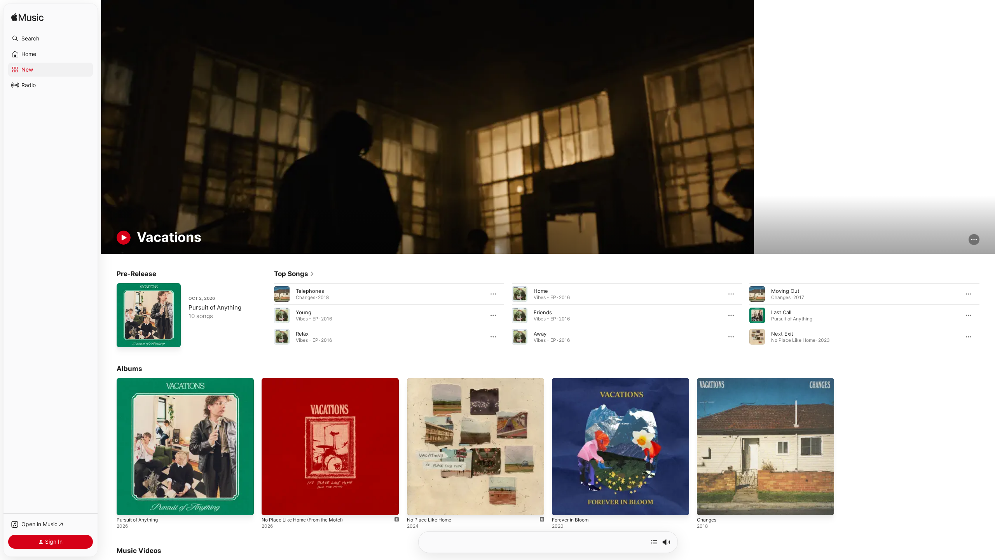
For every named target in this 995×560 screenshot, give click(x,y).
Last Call (781, 312)
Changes (707, 381)
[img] (27, 17)
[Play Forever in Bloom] (561, 506)
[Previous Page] (266, 315)
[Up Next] (654, 542)
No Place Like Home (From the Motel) (307, 381)
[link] (294, 274)
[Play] (124, 238)
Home (541, 291)
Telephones (310, 291)
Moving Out (785, 291)
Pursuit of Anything (215, 307)
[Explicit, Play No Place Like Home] (416, 506)
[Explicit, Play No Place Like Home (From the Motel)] (271, 506)
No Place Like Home (431, 381)
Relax (302, 334)
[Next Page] (987, 315)
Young (303, 312)
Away (540, 334)
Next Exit (782, 334)
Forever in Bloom (572, 381)
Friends (543, 312)
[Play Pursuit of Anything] (126, 337)
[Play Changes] (706, 506)
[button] (51, 38)
